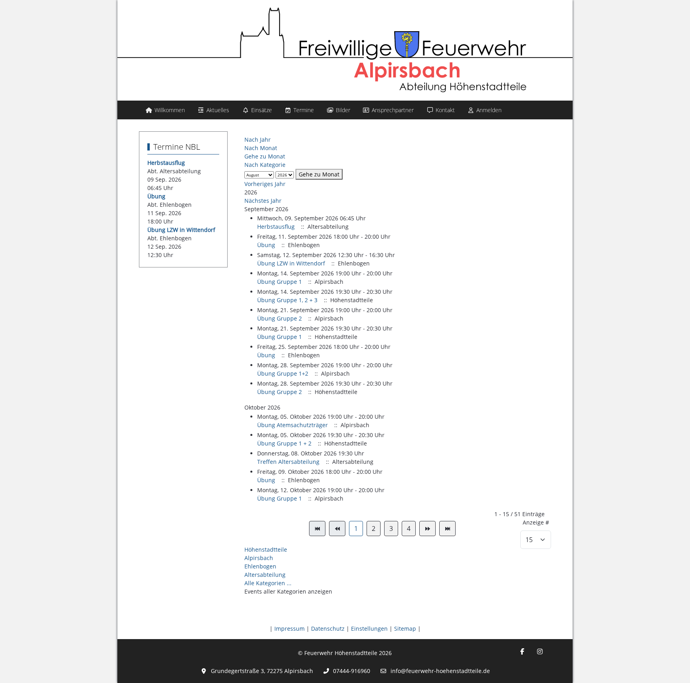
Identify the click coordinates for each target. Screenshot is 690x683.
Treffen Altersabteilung (288, 461)
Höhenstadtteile (265, 549)
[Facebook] (522, 651)
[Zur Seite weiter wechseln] (427, 528)
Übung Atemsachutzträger (292, 425)
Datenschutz (328, 628)
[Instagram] (540, 651)
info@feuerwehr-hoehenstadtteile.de (440, 671)
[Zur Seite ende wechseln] (447, 528)
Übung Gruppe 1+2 (282, 373)
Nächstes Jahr (263, 200)
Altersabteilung (265, 574)
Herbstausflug (166, 162)
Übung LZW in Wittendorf (181, 230)
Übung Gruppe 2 (279, 318)
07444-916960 (351, 671)
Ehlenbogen (260, 566)
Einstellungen (369, 628)
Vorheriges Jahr (265, 184)
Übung (156, 196)
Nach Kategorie (265, 164)
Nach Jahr (257, 139)
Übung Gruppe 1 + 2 (284, 443)
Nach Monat (260, 148)
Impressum (289, 628)
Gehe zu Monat (264, 156)
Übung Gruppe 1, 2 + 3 (287, 300)
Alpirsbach (258, 558)
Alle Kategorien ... (267, 583)
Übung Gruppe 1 (279, 281)
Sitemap (405, 628)
